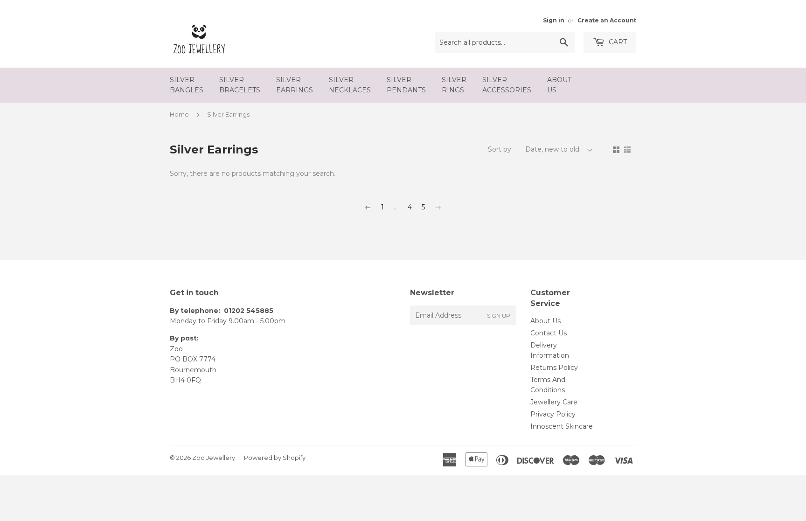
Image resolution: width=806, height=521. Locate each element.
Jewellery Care (553, 402)
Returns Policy (554, 367)
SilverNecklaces (350, 85)
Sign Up (498, 315)
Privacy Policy (553, 414)
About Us (545, 321)
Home (179, 114)
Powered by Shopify (275, 457)
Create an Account (606, 20)
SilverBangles (186, 85)
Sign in (553, 20)
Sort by (499, 149)
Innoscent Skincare (561, 426)
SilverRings (454, 85)
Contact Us (548, 333)
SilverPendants (406, 85)
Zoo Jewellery (213, 457)
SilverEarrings (294, 85)
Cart (617, 42)
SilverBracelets (239, 85)
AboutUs (559, 85)
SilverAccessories (506, 85)
